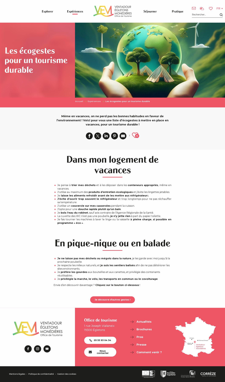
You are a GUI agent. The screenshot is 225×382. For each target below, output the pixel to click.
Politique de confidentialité (41, 374)
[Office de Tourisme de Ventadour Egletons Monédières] (112, 11)
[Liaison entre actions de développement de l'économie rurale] (148, 374)
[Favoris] (211, 8)
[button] (207, 15)
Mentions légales (17, 374)
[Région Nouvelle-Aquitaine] (168, 374)
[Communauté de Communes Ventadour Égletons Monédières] (188, 374)
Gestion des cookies (66, 374)
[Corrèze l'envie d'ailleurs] (208, 374)
